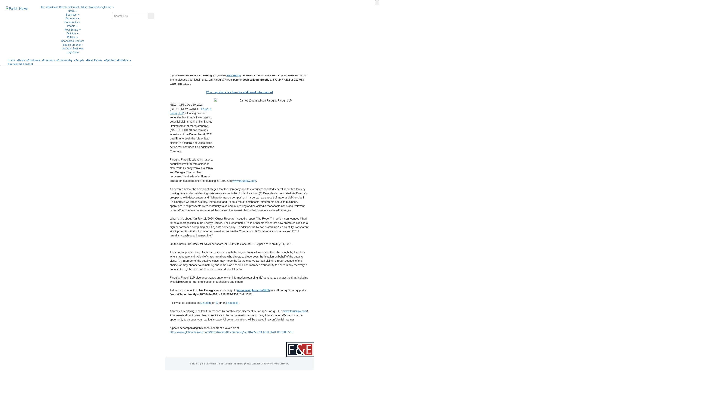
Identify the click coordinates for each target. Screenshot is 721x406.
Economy (72, 18)
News (71, 11)
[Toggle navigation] (377, 2)
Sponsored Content (72, 41)
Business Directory (59, 7)
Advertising (97, 7)
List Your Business (72, 48)
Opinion (72, 33)
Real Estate (71, 29)
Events (87, 7)
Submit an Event (72, 44)
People (71, 26)
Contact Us (76, 7)
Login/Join (72, 52)
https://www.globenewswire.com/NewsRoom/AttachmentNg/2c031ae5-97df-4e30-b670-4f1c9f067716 (231, 332)
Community (71, 22)
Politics (71, 37)
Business (71, 14)
